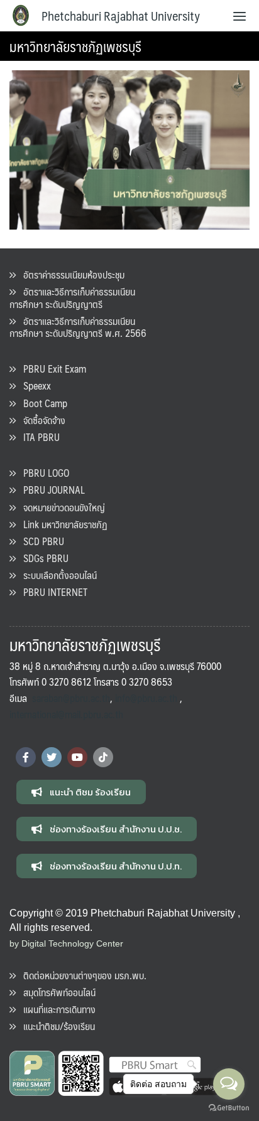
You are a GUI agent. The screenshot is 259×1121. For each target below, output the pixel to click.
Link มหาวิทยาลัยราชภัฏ (61, 524)
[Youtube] (77, 757)
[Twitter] (51, 757)
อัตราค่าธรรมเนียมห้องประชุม (70, 274)
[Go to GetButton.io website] (229, 1108)
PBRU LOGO (42, 472)
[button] (81, 792)
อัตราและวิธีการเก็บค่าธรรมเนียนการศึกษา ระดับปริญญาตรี (72, 297)
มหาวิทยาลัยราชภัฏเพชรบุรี (75, 46)
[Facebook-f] (26, 757)
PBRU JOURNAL (50, 489)
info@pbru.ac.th (146, 697)
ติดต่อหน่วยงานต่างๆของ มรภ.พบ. (81, 975)
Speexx (33, 385)
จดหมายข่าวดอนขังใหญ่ (60, 507)
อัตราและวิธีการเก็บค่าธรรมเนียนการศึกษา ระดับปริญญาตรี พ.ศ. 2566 (77, 326)
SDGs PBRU (42, 558)
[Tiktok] (103, 757)
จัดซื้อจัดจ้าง (40, 420)
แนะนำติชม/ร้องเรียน (55, 1025)
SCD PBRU (40, 541)
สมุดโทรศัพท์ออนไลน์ (56, 992)
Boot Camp (41, 403)
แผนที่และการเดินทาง (56, 1009)
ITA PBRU (38, 436)
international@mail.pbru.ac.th (66, 714)
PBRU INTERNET (51, 591)
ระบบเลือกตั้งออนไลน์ (56, 574)
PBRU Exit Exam (51, 368)
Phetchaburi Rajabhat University (120, 15)
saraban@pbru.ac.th (71, 697)
